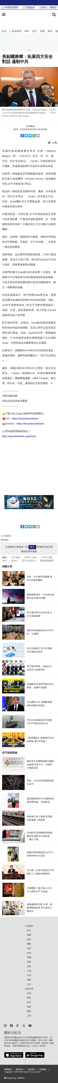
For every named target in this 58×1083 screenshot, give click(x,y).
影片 (29, 930)
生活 (29, 975)
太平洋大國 (46, 557)
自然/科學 (29, 989)
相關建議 (8, 1069)
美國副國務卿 (46, 560)
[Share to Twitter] (26, 135)
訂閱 (50, 547)
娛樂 (29, 1007)
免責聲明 (31, 1069)
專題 (29, 962)
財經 (29, 948)
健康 (29, 980)
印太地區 (15, 557)
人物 (29, 971)
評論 (29, 966)
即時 (26, 31)
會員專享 (17, 31)
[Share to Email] (38, 135)
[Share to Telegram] (30, 135)
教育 (29, 1002)
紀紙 (29, 993)
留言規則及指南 (5, 539)
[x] (24, 1025)
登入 (32, 547)
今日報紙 (29, 926)
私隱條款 (43, 1069)
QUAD (14, 560)
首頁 (4, 31)
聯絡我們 (19, 1069)
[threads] (17, 1025)
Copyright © (9, 1072)
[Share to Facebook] (22, 135)
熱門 (34, 31)
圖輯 (29, 1011)
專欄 (29, 957)
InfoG (29, 953)
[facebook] (11, 1025)
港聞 (42, 31)
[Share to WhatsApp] (34, 135)
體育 (29, 998)
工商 (29, 1016)
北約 (4, 560)
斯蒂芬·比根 (30, 557)
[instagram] (5, 1025)
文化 (29, 984)
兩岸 (50, 31)
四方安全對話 (28, 560)
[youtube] (30, 1025)
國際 (29, 944)
